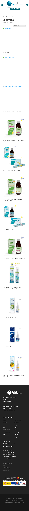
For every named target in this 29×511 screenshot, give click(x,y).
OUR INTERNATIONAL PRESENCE (10, 406)
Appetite (5, 422)
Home (4, 16)
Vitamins (16, 434)
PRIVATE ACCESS (15, 8)
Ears (4, 427)
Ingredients (9, 16)
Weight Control (17, 437)
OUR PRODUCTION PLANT (9, 410)
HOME (4, 399)
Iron (4, 434)
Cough (4, 425)
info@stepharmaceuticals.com (12, 443)
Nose (4, 437)
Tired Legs (16, 432)
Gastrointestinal (6, 429)
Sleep (15, 425)
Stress (15, 427)
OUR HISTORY (6, 404)
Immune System (6, 432)
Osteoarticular (17, 420)
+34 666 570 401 (9, 446)
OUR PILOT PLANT (7, 408)
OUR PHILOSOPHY (7, 401)
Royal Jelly (16, 422)
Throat (15, 429)
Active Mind (5, 420)
